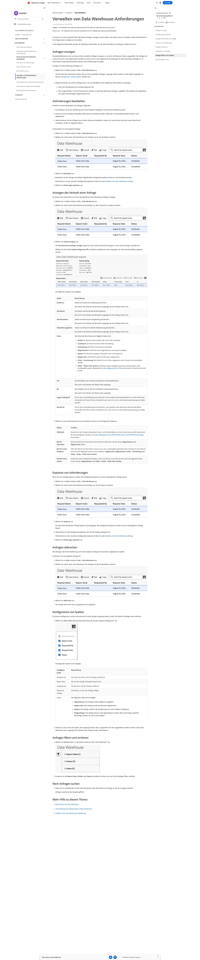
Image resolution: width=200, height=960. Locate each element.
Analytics (69, 13)
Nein (164, 18)
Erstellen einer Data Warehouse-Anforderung (70, 813)
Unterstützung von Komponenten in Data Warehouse (73, 809)
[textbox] (29, 19)
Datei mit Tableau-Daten (23, 67)
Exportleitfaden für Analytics (24, 30)
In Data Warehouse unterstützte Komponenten (29, 82)
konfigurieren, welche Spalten (71, 77)
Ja (159, 18)
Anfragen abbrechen (162, 47)
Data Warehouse (20, 43)
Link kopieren (171, 22)
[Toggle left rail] (44, 8)
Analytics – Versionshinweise (23, 35)
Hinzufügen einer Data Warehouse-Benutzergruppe (26, 52)
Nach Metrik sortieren (22, 71)
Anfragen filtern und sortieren (165, 55)
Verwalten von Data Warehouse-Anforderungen (27, 76)
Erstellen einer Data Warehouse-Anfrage (119, 181)
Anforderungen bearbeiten (163, 34)
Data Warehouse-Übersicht (24, 47)
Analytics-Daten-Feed (21, 39)
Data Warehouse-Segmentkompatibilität (28, 86)
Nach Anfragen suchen (162, 59)
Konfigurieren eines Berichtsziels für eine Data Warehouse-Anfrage (121, 435)
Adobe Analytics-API (21, 99)
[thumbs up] (110, 957)
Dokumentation (57, 13)
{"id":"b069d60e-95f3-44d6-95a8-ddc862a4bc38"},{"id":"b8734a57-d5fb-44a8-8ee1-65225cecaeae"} (86, 27)
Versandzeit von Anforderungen (25, 63)
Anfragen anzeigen (161, 30)
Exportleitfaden (80, 13)
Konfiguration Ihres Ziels (114, 368)
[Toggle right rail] (155, 8)
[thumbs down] (115, 957)
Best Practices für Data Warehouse (67, 804)
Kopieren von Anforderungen (164, 43)
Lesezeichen (161, 22)
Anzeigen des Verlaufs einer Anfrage (166, 39)
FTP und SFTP (18, 95)
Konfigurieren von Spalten (163, 51)
